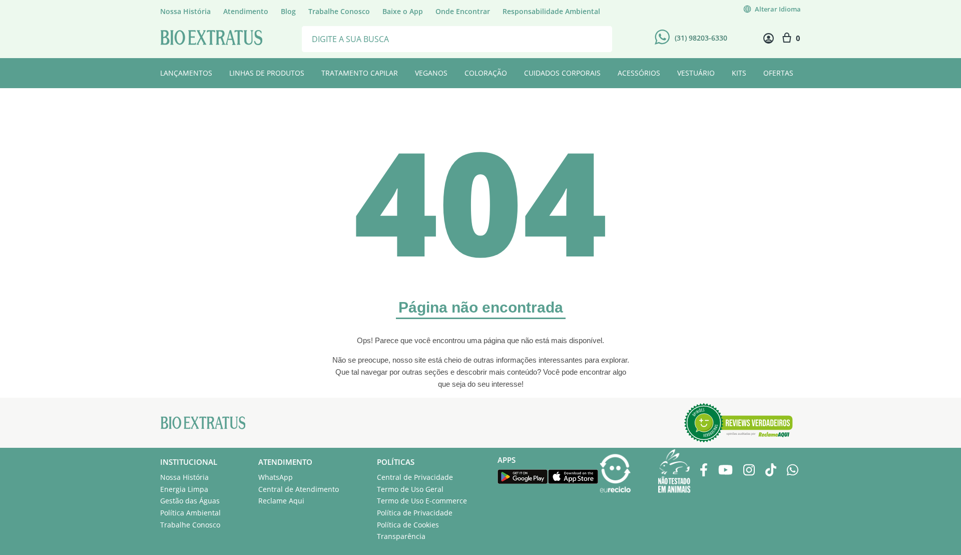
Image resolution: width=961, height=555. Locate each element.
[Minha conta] (768, 38)
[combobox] (457, 38)
